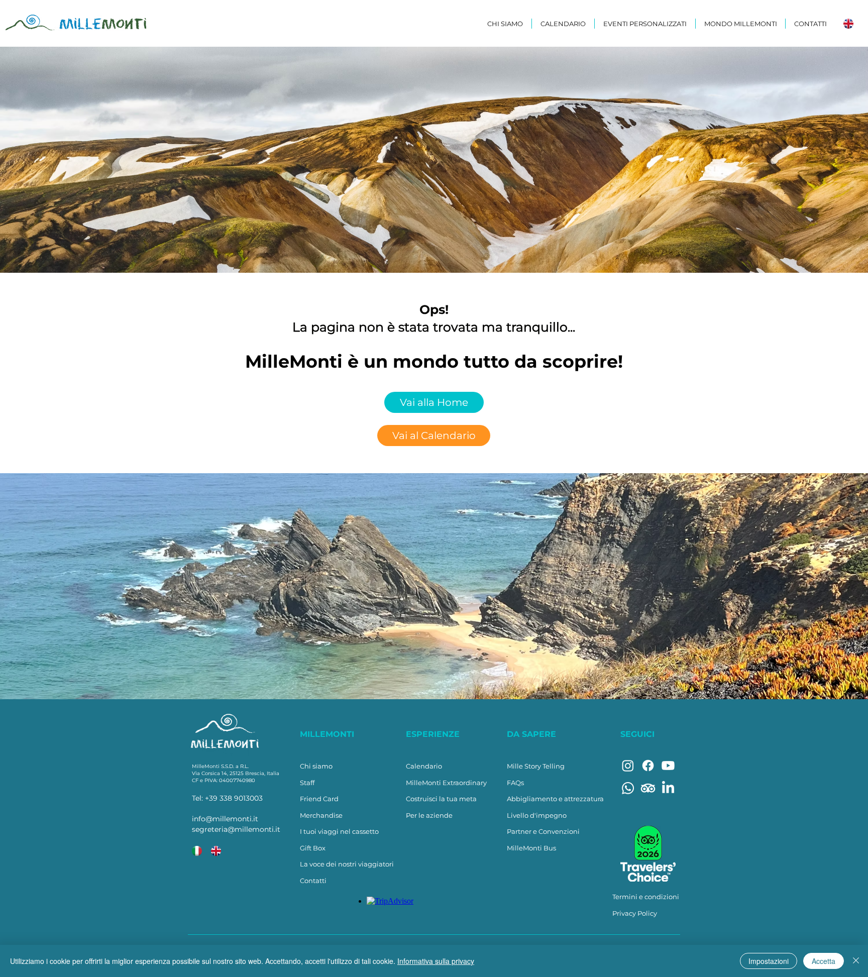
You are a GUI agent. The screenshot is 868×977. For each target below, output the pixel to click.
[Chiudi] (856, 961)
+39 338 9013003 (234, 798)
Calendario (424, 766)
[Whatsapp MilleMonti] (627, 788)
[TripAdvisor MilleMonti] (648, 788)
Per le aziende (429, 815)
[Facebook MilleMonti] (648, 765)
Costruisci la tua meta (441, 799)
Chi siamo (316, 766)
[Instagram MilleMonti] (627, 765)
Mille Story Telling (536, 766)
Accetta (823, 961)
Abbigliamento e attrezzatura (555, 799)
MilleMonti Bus (531, 848)
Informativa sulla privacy (435, 961)
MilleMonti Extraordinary (446, 783)
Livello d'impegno (537, 815)
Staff (307, 783)
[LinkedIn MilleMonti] (668, 788)
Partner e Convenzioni (543, 831)
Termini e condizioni (645, 897)
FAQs (515, 783)
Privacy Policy (634, 913)
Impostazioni (768, 961)
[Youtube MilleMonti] (668, 765)
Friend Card (319, 799)
